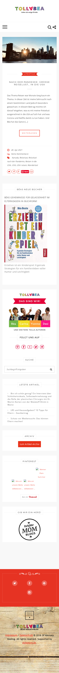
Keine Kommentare (19, 154)
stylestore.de (29, 642)
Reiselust (24, 157)
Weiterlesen (29, 133)
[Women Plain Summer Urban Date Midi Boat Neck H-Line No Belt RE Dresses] (41, 473)
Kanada (15, 157)
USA (14, 165)
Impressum (11, 635)
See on (25, 497)
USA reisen (22, 165)
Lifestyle (29, 74)
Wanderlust (33, 165)
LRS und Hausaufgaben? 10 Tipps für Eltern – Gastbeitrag (28, 411)
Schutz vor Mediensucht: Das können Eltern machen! (28, 420)
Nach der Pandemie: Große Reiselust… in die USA (29, 83)
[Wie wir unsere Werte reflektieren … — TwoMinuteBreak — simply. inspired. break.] (17, 485)
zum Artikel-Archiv (29, 444)
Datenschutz (26, 635)
